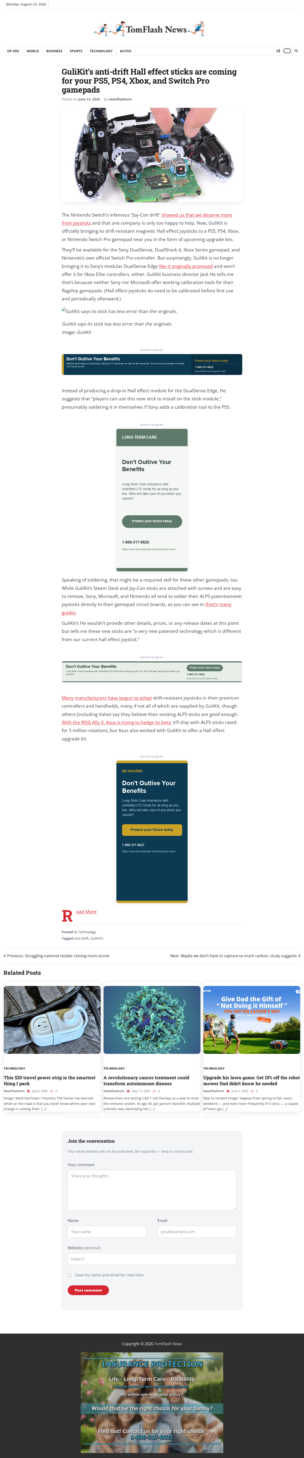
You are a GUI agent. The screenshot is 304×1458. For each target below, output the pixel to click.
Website (84, 1247)
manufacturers (91, 698)
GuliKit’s (96, 938)
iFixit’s (211, 604)
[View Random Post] (278, 50)
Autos (125, 51)
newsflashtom (120, 99)
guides (69, 613)
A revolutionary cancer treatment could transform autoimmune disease (146, 1080)
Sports (76, 51)
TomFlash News (168, 1343)
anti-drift (81, 938)
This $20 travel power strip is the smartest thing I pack (49, 1080)
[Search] (295, 50)
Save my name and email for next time (109, 1275)
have (113, 698)
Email (162, 1220)
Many (68, 698)
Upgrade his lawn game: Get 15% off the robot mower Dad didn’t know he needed (251, 1080)
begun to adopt (135, 698)
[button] (152, 311)
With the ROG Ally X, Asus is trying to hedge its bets (116, 722)
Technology (101, 51)
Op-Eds (13, 51)
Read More (86, 912)
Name (73, 1220)
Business (54, 51)
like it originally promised (186, 266)
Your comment (81, 1164)
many (225, 604)
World (33, 51)
